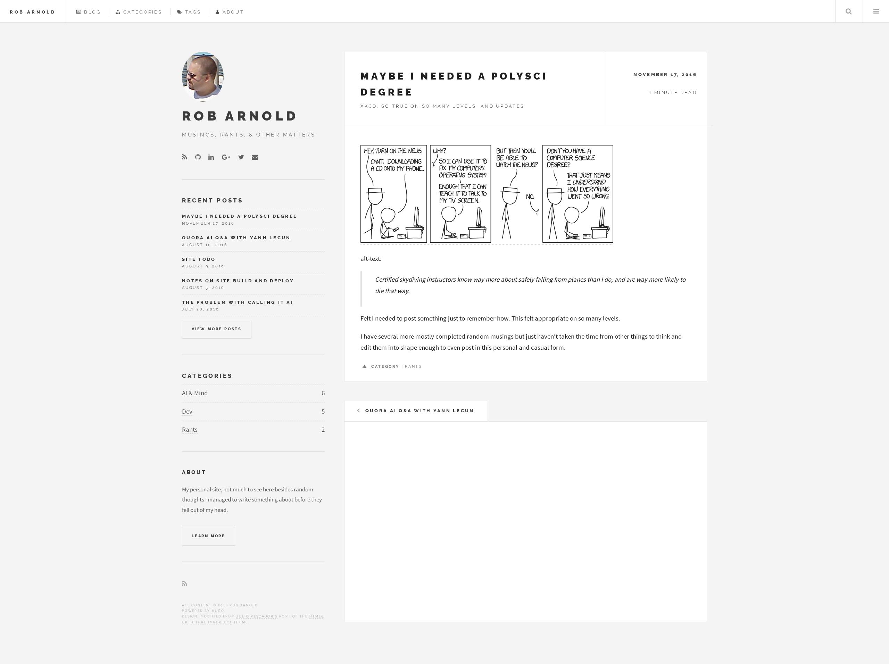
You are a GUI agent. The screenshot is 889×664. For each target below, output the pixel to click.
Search (849, 11)
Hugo (218, 611)
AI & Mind (195, 393)
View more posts (217, 328)
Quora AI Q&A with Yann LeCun (419, 410)
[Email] (255, 157)
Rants (413, 366)
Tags (193, 12)
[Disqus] (525, 525)
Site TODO (199, 259)
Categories (142, 12)
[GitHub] (198, 157)
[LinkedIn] (211, 157)
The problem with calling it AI (237, 302)
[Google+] (226, 157)
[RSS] (184, 157)
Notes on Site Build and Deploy (238, 280)
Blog (92, 12)
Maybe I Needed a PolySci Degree (239, 216)
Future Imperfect (211, 622)
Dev (187, 411)
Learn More (208, 535)
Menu (876, 11)
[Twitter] (241, 157)
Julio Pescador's (256, 616)
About (233, 12)
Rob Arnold (33, 12)
